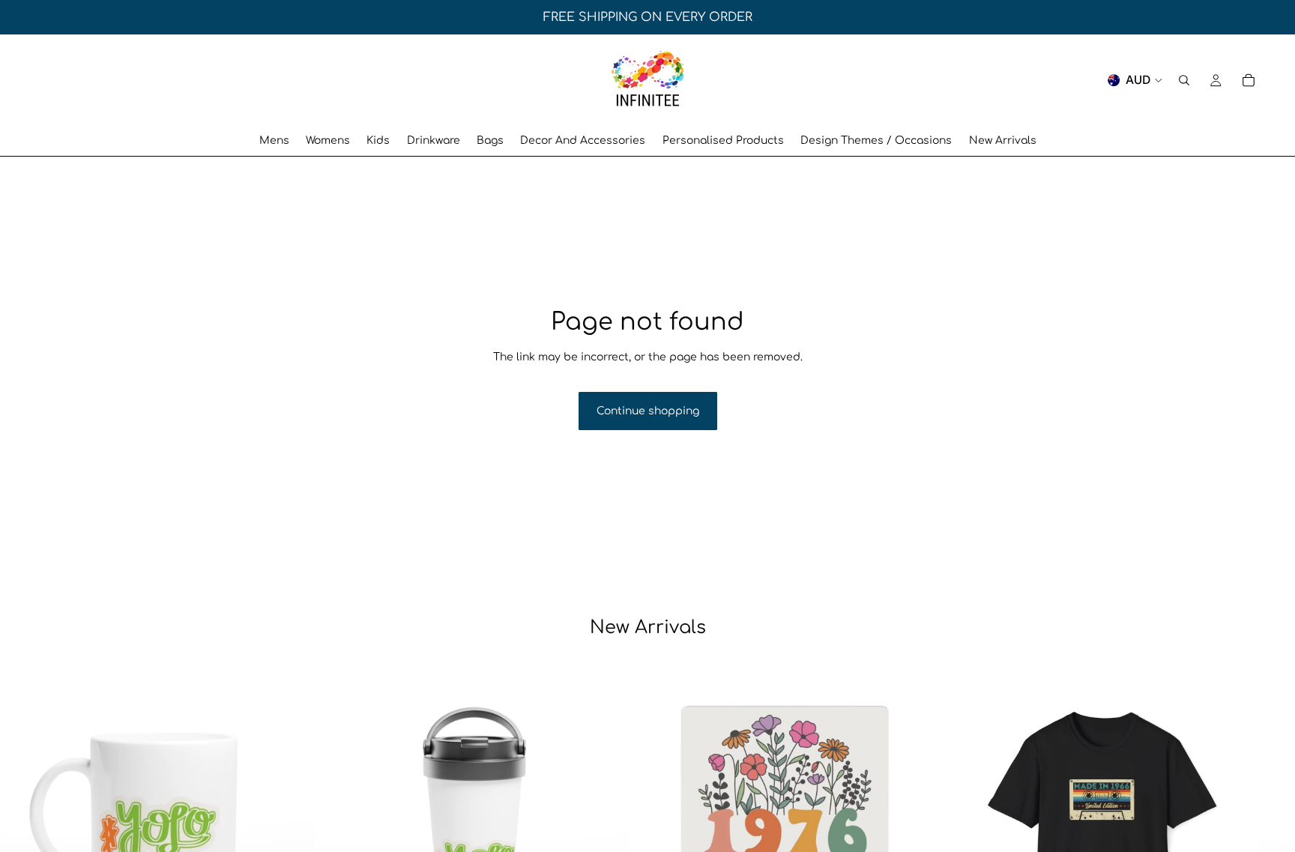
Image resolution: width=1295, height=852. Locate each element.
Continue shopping (648, 411)
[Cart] (1248, 80)
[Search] (1184, 80)
